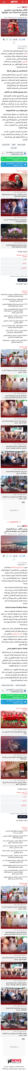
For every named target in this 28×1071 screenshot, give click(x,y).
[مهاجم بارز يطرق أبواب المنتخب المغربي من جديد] (14, 723)
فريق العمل (12, 1066)
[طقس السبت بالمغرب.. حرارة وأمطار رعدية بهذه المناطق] (14, 341)
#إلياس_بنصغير (21, 144)
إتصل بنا (6, 1066)
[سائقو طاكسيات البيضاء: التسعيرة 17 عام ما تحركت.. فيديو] (14, 361)
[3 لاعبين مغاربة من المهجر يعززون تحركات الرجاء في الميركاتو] (14, 317)
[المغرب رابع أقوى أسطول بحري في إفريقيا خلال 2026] (14, 748)
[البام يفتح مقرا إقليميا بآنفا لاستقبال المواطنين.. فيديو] (14, 462)
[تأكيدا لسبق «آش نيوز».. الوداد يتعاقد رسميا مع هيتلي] (14, 852)
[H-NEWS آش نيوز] (14, 2)
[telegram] (10, 39)
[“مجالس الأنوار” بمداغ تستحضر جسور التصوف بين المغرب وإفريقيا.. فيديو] (14, 437)
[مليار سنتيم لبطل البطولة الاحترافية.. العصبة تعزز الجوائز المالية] (14, 236)
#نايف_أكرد (13, 148)
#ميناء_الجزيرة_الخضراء (7, 685)
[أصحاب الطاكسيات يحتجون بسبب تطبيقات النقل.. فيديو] (14, 488)
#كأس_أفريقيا (5, 144)
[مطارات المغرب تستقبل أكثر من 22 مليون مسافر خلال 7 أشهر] (14, 773)
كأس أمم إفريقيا (17, 634)
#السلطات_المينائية (21, 685)
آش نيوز (19, 7)
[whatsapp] (7, 39)
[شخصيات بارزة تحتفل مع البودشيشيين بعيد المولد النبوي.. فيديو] (14, 412)
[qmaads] (14, 1060)
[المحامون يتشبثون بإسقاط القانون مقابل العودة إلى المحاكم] (14, 336)
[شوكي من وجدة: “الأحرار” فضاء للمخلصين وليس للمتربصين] (14, 332)
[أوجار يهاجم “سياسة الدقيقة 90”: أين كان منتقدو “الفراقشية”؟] (14, 211)
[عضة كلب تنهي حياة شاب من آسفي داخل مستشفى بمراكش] (14, 847)
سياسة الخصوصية (19, 1066)
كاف (25, 53)
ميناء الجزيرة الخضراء (17, 567)
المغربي (24, 61)
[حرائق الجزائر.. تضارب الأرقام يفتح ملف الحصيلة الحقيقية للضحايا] (14, 327)
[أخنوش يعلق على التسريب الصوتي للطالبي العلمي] (14, 322)
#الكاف (13, 144)
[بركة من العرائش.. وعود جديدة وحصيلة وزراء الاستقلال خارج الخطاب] (14, 185)
